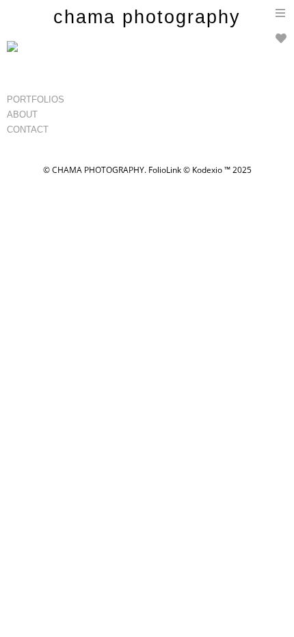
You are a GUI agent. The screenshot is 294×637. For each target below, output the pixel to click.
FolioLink (164, 170)
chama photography (147, 17)
